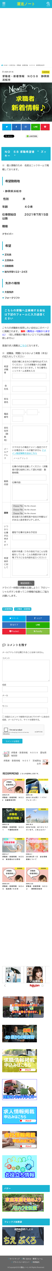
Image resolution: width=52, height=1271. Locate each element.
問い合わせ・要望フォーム (33, 1259)
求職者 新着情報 (23, 609)
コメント (6, 658)
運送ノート (26, 4)
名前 (4, 685)
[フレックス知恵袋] (23, 1243)
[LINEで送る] (32, 136)
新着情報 (8, 609)
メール (5, 695)
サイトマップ (15, 1259)
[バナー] (23, 1210)
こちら (23, 345)
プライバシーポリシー (21, 1262)
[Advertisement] (26, 37)
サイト (5, 706)
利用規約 (36, 1262)
